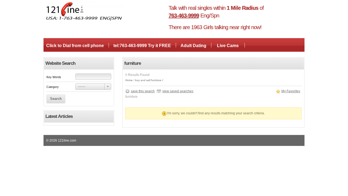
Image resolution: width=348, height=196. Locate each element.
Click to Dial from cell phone (75, 45)
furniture (156, 80)
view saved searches (177, 91)
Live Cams (228, 45)
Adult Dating (193, 45)
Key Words (53, 77)
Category (52, 86)
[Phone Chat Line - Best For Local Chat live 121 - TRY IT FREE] (84, 20)
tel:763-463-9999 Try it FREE (142, 45)
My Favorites (290, 91)
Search (56, 99)
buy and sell (142, 80)
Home (129, 80)
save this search (143, 91)
